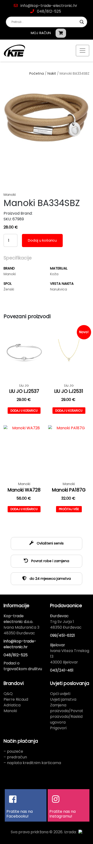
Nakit (51, 73)
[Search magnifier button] (81, 22)
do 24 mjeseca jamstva (50, 578)
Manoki (10, 711)
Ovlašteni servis (50, 543)
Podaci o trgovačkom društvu (23, 666)
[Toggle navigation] (82, 50)
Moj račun (41, 33)
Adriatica (12, 705)
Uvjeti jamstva (63, 699)
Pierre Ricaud (16, 699)
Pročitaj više (69, 509)
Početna (36, 73)
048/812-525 (48, 11)
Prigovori (58, 728)
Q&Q (8, 693)
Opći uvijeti (60, 693)
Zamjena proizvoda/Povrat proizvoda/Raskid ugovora (66, 713)
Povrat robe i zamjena (49, 561)
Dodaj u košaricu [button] (24, 411)
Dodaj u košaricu (42, 240)
